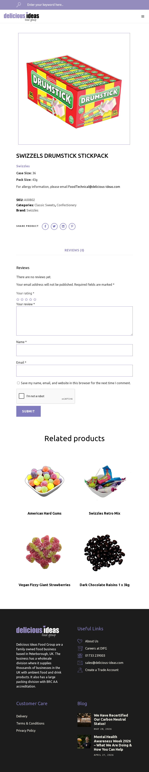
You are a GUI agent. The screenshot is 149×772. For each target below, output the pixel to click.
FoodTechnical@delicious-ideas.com (94, 186)
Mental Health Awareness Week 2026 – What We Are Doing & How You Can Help (113, 743)
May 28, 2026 (103, 729)
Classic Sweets (45, 205)
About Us (91, 641)
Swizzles (23, 166)
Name (21, 342)
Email (21, 362)
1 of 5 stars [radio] (18, 299)
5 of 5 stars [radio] (35, 299)
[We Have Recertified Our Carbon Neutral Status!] (84, 720)
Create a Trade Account (102, 670)
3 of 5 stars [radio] (26, 299)
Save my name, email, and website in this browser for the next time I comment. (76, 383)
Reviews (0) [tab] (74, 250)
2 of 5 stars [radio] (22, 299)
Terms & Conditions (30, 723)
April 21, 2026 (104, 755)
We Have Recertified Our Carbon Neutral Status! (111, 719)
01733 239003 (95, 655)
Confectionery (66, 205)
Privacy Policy (26, 730)
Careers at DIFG (96, 648)
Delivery (21, 716)
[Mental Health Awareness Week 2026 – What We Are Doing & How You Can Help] (84, 741)
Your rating (25, 293)
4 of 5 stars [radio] (31, 299)
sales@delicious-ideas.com (104, 662)
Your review (25, 304)
